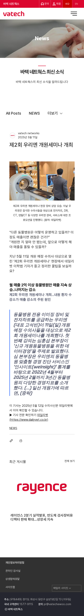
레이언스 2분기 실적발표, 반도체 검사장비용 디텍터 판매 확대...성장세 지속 (42, 517)
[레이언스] (42, 488)
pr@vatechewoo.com (57, 604)
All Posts (13, 113)
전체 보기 (69, 461)
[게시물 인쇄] (21, 441)
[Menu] (74, 13)
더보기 (53, 113)
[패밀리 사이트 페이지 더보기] (70, 588)
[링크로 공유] (11, 441)
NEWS (34, 113)
